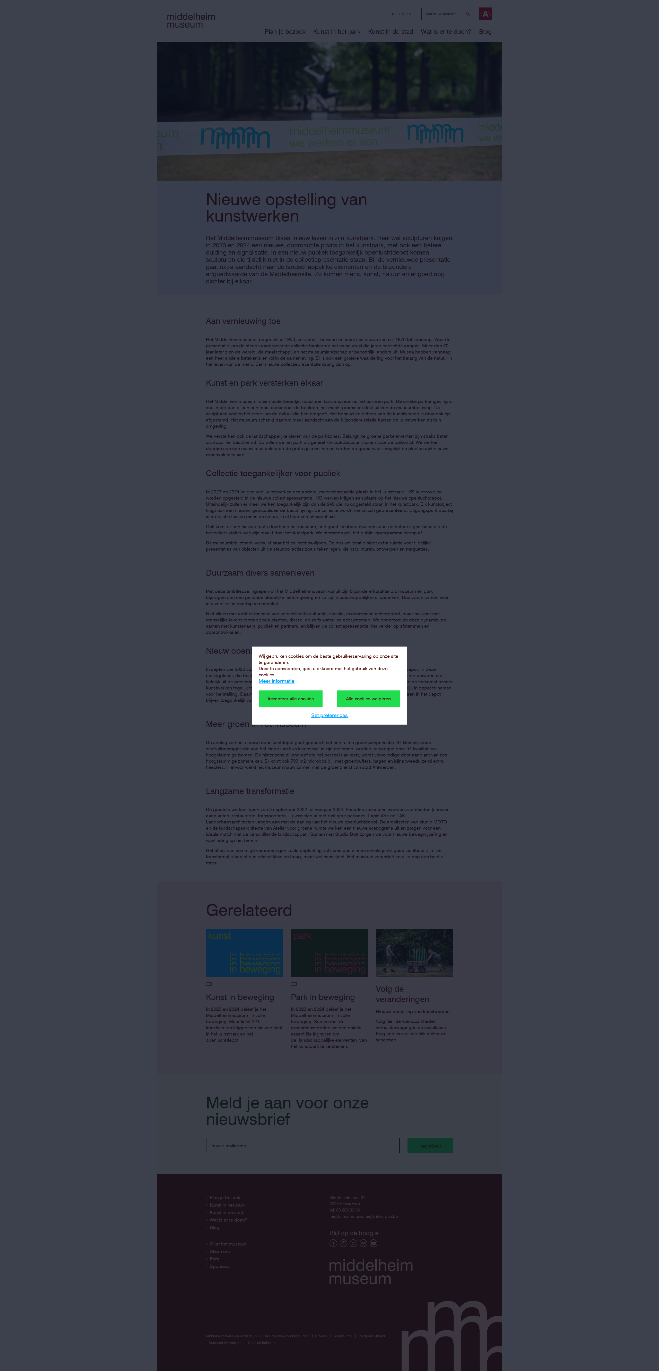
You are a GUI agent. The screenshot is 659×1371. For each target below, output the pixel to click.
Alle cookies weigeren (368, 698)
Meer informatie (276, 681)
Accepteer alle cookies (290, 698)
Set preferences (329, 715)
